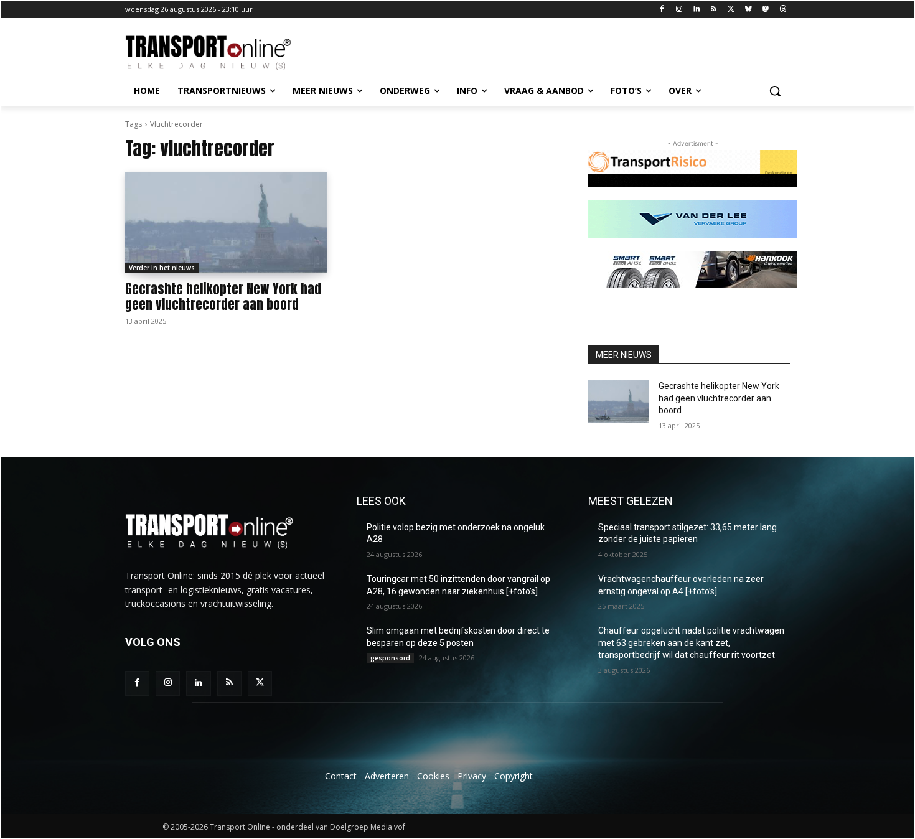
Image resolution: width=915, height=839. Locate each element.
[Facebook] (662, 9)
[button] (775, 91)
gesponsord (390, 658)
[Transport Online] (224, 52)
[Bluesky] (748, 9)
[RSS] (713, 9)
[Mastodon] (765, 9)
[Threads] (783, 9)
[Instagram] (679, 9)
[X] (731, 9)
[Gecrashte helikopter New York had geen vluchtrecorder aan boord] (226, 222)
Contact (341, 776)
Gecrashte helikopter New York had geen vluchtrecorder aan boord (223, 296)
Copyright (513, 776)
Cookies (433, 776)
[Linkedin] (696, 9)
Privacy (472, 776)
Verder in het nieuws (162, 267)
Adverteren (387, 776)
